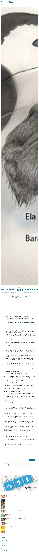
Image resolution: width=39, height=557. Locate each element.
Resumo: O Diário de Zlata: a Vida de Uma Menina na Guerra (15, 506)
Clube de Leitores (4, 540)
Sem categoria (7, 496)
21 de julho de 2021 (24, 296)
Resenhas (6, 515)
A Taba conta (3, 537)
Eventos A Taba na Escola (5, 550)
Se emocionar (7, 527)
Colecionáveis (3, 542)
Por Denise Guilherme (18, 295)
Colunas (2, 543)
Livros (2, 553)
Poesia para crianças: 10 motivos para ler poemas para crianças (15, 518)
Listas (2, 552)
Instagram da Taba (20, 322)
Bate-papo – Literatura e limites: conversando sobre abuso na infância (19, 289)
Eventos (19, 287)
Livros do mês (3, 555)
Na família (6, 519)
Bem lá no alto (7, 514)
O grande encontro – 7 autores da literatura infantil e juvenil (15, 510)
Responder (9, 465)
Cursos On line (3, 545)
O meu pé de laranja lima (9, 526)
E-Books (2, 547)
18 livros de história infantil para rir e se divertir (13, 522)
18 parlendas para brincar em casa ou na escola (13, 495)
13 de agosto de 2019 (18, 296)
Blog (2, 538)
